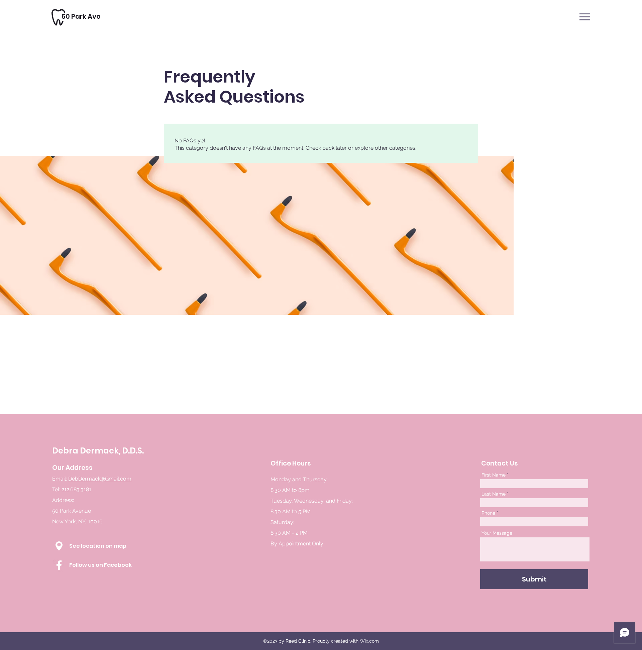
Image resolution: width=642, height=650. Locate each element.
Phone (488, 513)
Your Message (496, 533)
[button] (584, 16)
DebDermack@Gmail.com (99, 479)
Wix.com (369, 641)
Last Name (493, 494)
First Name (493, 475)
